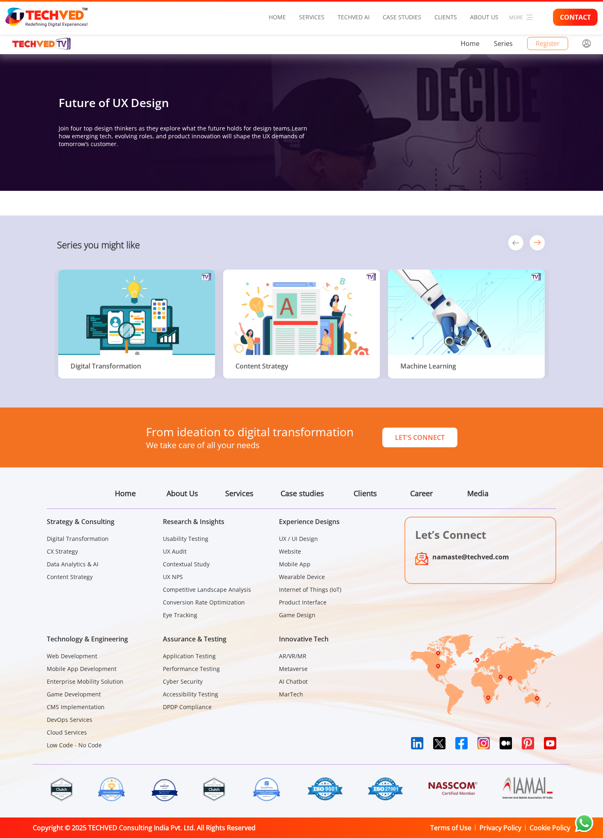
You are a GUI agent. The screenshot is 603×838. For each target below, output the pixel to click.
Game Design (297, 615)
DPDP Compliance (187, 707)
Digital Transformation (78, 539)
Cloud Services (67, 732)
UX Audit (175, 551)
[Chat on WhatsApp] (584, 823)
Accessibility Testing (190, 694)
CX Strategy (62, 551)
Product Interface (303, 602)
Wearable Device (302, 577)
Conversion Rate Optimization (204, 602)
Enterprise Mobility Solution (85, 681)
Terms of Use (450, 827)
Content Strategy (70, 577)
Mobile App (295, 564)
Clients (445, 17)
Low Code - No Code (74, 745)
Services (311, 17)
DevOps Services (69, 720)
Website (290, 551)
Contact (575, 17)
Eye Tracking (180, 615)
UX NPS (173, 577)
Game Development (74, 694)
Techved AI (354, 17)
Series (503, 43)
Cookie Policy (550, 827)
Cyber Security (183, 681)
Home (277, 17)
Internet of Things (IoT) (310, 589)
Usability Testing (185, 539)
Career (421, 493)
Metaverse (293, 669)
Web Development (72, 656)
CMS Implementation (76, 707)
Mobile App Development (81, 669)
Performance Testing (191, 669)
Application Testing (189, 656)
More (516, 17)
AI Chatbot (293, 681)
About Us (484, 17)
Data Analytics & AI (72, 564)
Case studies (402, 17)
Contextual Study (186, 564)
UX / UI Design (298, 539)
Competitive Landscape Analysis (207, 589)
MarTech (291, 694)
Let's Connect (420, 437)
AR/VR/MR (292, 656)
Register (548, 43)
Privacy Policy (500, 827)
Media (478, 493)
